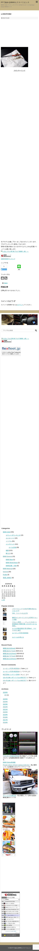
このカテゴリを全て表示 (10, 931)
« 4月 (3, 600)
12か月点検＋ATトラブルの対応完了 (15, 677)
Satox (6, 283)
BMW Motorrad (8, 568)
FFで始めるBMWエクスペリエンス (15, 2)
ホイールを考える (18, 637)
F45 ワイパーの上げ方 (20, 613)
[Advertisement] (19, 33)
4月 (5, 695)
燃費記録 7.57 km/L (9, 656)
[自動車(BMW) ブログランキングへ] (6, 342)
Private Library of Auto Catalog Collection (16, 765)
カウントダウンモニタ (13, 535)
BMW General (7, 556)
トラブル (9, 541)
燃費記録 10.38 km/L (9, 659)
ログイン (20, 304)
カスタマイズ (10, 538)
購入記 (8, 553)
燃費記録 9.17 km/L (9, 651)
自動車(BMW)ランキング (8, 259)
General (5, 571)
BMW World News (12, 562)
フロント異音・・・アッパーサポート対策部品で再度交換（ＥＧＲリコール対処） (24, 624)
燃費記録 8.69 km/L (9, 648)
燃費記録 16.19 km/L (9, 653)
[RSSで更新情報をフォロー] (5, 278)
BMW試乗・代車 (11, 565)
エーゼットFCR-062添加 (20, 633)
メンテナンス (10, 544)
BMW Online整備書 (9, 762)
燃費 (7, 550)
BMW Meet (9, 559)
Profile (5, 574)
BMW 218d (6, 532)
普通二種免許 (7, 577)
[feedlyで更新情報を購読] (2, 278)
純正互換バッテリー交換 (11, 674)
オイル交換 (12, 547)
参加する (17, 932)
